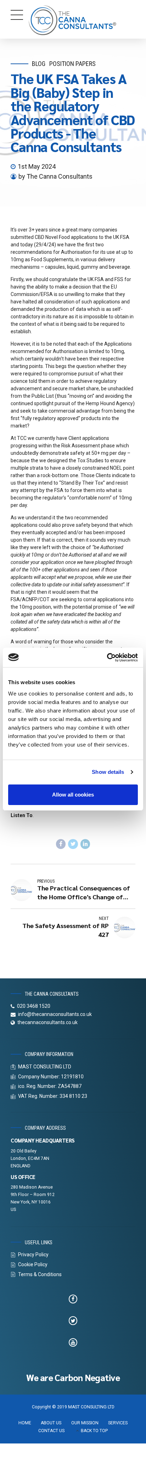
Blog (38, 63)
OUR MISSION (85, 1422)
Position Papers (72, 63)
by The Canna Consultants (55, 176)
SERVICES (118, 1422)
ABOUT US (51, 1422)
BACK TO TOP (94, 1430)
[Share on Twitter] (73, 844)
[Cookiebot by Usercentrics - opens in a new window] (107, 657)
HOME (24, 1422)
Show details (108, 772)
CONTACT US (51, 1430)
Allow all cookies (73, 795)
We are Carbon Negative (73, 1377)
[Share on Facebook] (61, 844)
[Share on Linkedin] (85, 844)
